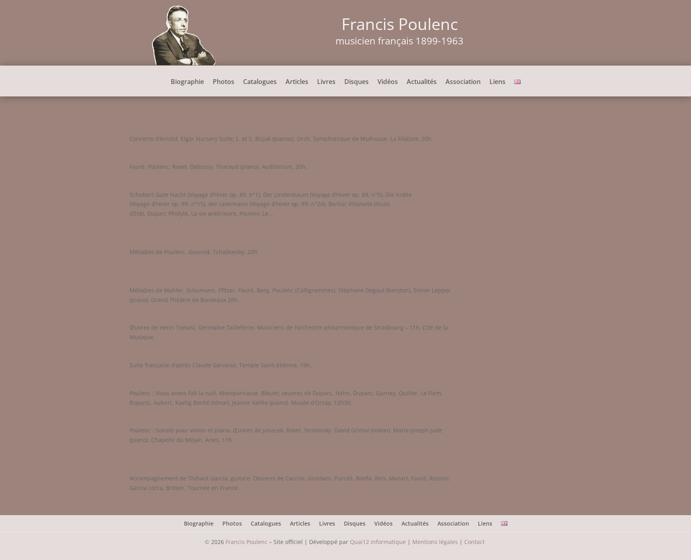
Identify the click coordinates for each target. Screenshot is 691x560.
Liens (497, 82)
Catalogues (260, 82)
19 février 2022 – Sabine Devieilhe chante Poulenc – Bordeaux (280, 153)
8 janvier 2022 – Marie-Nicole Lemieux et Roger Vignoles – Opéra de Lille (287, 232)
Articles (297, 82)
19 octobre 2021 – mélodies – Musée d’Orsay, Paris (253, 379)
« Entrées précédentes (160, 501)
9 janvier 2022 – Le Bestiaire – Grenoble (226, 181)
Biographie (187, 82)
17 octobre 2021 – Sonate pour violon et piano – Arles (260, 416)
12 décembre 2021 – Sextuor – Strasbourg (232, 313)
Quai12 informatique (378, 542)
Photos (223, 82)
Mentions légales (435, 542)
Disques (356, 82)
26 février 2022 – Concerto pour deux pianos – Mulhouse (268, 125)
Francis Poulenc (247, 542)
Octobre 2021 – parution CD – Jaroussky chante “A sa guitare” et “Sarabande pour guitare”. (283, 459)
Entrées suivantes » (427, 501)
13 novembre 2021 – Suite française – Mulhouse (246, 351)
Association (463, 82)
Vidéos (387, 82)
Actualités (422, 82)
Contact (475, 542)
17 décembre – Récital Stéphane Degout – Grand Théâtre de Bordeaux (275, 271)
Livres (326, 82)
